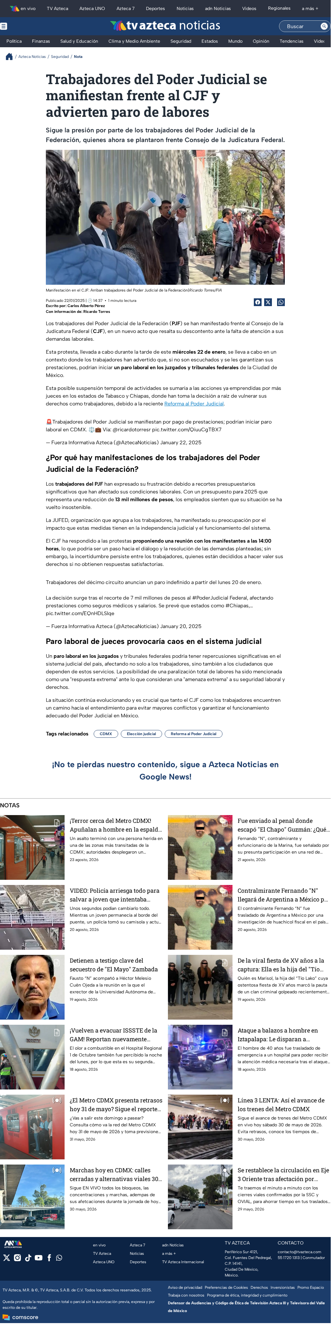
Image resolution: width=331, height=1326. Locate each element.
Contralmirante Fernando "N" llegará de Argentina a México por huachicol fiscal (284, 895)
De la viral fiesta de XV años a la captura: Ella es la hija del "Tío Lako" (281, 965)
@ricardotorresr (132, 429)
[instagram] (17, 1260)
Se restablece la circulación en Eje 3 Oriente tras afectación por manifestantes (283, 1174)
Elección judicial (141, 734)
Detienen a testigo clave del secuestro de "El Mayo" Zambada (114, 964)
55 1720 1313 (289, 1257)
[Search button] (324, 26)
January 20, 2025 (181, 626)
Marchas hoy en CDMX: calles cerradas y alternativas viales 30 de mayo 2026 (114, 1174)
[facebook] (49, 1260)
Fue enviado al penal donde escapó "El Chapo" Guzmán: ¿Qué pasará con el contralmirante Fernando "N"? (282, 825)
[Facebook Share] (258, 302)
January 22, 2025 (181, 442)
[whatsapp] (59, 1259)
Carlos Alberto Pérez (86, 306)
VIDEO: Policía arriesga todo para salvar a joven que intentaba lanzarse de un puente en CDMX (115, 895)
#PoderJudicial (210, 598)
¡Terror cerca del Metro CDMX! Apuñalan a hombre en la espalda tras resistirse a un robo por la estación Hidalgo (115, 825)
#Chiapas (237, 605)
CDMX (106, 734)
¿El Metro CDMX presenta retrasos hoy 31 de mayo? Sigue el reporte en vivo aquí (116, 1104)
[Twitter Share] (268, 302)
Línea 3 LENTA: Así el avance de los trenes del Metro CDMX (281, 1104)
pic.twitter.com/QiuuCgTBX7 (187, 429)
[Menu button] (26, 26)
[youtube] (39, 1260)
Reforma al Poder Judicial (194, 404)
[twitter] (7, 1260)
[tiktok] (28, 1260)
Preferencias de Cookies (226, 1287)
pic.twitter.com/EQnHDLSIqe (80, 613)
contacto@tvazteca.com (299, 1252)
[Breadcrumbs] (11, 56)
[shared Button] (281, 302)
